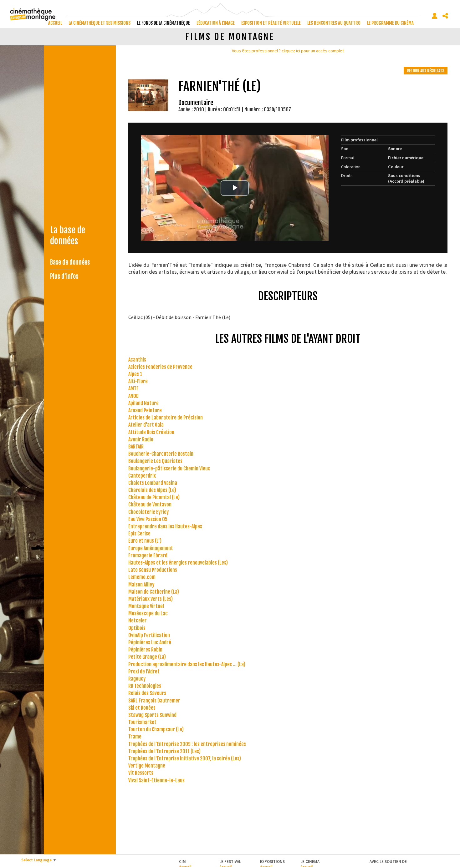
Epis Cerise (139, 533)
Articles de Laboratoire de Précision (165, 417)
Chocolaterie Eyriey (148, 512)
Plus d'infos (64, 276)
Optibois (137, 628)
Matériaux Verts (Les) (150, 599)
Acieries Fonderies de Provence (160, 367)
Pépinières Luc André (149, 642)
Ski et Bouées (142, 708)
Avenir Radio (140, 439)
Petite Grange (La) (147, 657)
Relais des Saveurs (147, 693)
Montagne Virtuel (146, 606)
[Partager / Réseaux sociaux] (445, 16)
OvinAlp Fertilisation (149, 635)
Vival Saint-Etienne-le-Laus (156, 780)
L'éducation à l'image (216, 23)
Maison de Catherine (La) (153, 592)
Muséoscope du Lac (148, 613)
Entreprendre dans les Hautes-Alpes (165, 526)
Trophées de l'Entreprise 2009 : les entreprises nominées (187, 744)
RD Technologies (144, 686)
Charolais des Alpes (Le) (152, 490)
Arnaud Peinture (145, 410)
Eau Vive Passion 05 (147, 519)
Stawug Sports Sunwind (152, 715)
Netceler (137, 620)
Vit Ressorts (140, 773)
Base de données (70, 262)
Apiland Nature (143, 403)
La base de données (67, 235)
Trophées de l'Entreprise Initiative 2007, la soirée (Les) (184, 758)
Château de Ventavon (149, 504)
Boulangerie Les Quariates (155, 461)
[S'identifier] (434, 16)
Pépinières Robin (145, 649)
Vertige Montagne (146, 766)
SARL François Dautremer (154, 700)
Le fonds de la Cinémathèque (163, 23)
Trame (134, 736)
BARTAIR (136, 447)
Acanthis (137, 360)
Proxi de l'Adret (144, 671)
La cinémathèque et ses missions (99, 23)
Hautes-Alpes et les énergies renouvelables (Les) (178, 563)
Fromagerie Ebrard (147, 555)
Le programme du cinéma (390, 23)
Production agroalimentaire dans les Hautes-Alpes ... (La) (186, 664)
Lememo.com (142, 577)
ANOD (133, 396)
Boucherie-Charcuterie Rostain (160, 454)
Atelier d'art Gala (146, 425)
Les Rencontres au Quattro (333, 23)
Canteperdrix (142, 476)
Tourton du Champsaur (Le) (156, 729)
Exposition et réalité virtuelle (271, 23)
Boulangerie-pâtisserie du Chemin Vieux (169, 468)
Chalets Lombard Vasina (152, 483)
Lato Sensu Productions (152, 570)
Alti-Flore (138, 381)
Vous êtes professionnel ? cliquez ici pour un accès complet (288, 50)
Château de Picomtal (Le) (154, 497)
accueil (55, 23)
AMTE (133, 388)
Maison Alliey (141, 584)
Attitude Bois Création (151, 432)
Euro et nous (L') (144, 541)
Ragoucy (137, 679)
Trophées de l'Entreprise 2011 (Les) (164, 751)
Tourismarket (142, 722)
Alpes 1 (135, 374)
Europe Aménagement (150, 548)
